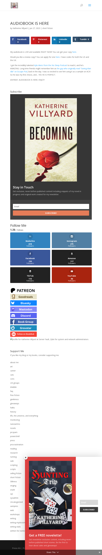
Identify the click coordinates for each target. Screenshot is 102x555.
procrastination (16, 444)
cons (12, 379)
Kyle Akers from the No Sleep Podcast (50, 65)
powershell (15, 436)
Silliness (13, 481)
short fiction (47, 28)
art (11, 366)
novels (13, 428)
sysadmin (14, 498)
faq (11, 391)
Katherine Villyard (20, 28)
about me (14, 362)
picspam (13, 432)
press (12, 440)
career (13, 370)
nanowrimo (15, 424)
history (13, 411)
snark (12, 489)
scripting (13, 465)
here (74, 52)
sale (12, 461)
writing (13, 518)
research (14, 453)
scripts (13, 469)
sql (11, 494)
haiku (12, 407)
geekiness (14, 399)
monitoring (15, 420)
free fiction (15, 395)
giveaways (14, 403)
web (12, 510)
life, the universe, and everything (24, 415)
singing (13, 485)
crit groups (14, 383)
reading (13, 448)
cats (12, 375)
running (13, 457)
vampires (14, 506)
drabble (13, 387)
